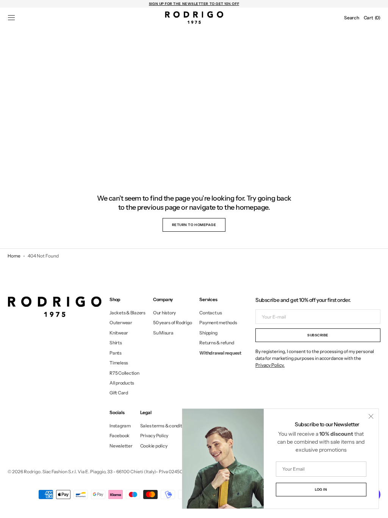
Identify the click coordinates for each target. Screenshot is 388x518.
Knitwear (119, 333)
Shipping (208, 333)
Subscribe (318, 335)
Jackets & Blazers (128, 313)
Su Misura (163, 333)
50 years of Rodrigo (172, 322)
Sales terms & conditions (165, 426)
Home (14, 256)
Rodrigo (32, 471)
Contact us (210, 313)
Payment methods (218, 322)
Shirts (116, 342)
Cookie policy (153, 446)
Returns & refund (216, 342)
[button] (11, 17)
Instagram (120, 426)
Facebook (120, 435)
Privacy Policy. (270, 365)
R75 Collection (124, 373)
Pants (116, 353)
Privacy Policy (154, 435)
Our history (164, 313)
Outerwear (121, 322)
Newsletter (121, 446)
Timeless (119, 363)
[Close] (370, 416)
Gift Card (119, 393)
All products (122, 383)
